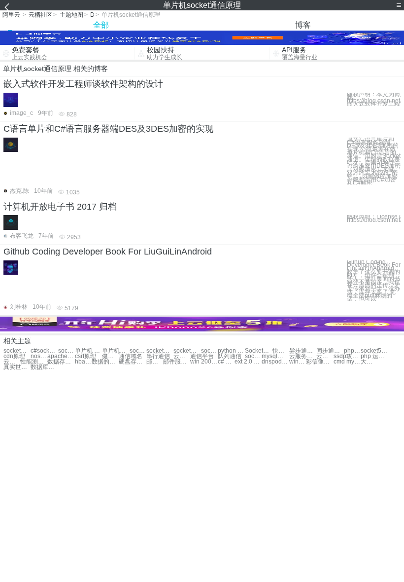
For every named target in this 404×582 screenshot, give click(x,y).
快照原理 (280, 351)
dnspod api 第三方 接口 (275, 361)
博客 (303, 25)
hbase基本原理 (83, 361)
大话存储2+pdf (369, 361)
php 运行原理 (374, 356)
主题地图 (71, 14)
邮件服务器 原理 (154, 361)
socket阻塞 (159, 351)
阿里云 (11, 14)
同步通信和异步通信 (329, 351)
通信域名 (130, 356)
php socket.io (352, 351)
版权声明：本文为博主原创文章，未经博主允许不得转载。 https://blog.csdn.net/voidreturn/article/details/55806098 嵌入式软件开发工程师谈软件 (374, 99)
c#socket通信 (44, 351)
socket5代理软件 (374, 351)
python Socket (231, 351)
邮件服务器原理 (176, 361)
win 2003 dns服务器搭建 (203, 361)
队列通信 (229, 356)
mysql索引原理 (275, 356)
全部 (101, 25)
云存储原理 (11, 361)
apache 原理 (60, 356)
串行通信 (158, 356)
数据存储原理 (60, 361)
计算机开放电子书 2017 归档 (60, 207)
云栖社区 (40, 14)
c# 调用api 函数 (226, 361)
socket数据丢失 (187, 351)
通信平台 (202, 356)
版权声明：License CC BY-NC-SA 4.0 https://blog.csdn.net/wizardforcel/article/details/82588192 (374, 218)
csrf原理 (85, 356)
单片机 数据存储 (88, 351)
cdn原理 (14, 356)
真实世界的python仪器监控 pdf (17, 367)
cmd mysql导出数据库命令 (347, 361)
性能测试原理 (33, 361)
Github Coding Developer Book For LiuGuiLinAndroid (107, 251)
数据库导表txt (44, 367)
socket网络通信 (66, 351)
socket (138, 351)
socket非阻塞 (209, 351)
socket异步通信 (17, 351)
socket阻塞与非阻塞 (253, 356)
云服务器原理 (302, 356)
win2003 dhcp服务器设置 (297, 361)
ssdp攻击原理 (347, 356)
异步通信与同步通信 (302, 351)
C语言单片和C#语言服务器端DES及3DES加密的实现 (108, 129)
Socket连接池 (258, 351)
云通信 (181, 356)
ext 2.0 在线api (248, 361)
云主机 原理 (324, 356)
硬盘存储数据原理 (132, 361)
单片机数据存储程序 (115, 351)
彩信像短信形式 (319, 361)
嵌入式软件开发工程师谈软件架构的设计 (83, 84)
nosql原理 (39, 356)
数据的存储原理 (105, 361)
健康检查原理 (110, 356)
